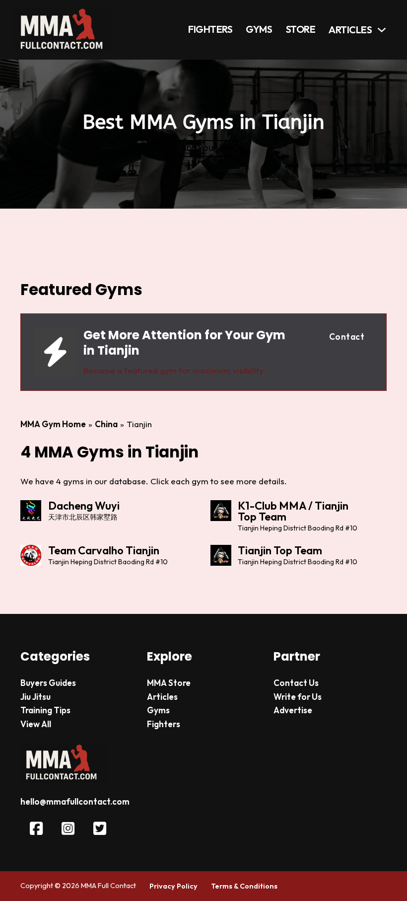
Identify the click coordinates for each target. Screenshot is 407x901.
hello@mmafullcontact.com (75, 801)
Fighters (210, 29)
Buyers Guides (48, 682)
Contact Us (296, 682)
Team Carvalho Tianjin (103, 550)
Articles (350, 29)
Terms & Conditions (244, 886)
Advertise (292, 710)
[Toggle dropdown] (382, 30)
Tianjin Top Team (280, 550)
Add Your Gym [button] (208, 148)
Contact (347, 336)
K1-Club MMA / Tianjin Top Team (293, 511)
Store (301, 29)
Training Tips (45, 710)
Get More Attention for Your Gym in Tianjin (184, 343)
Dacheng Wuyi (84, 505)
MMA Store (169, 682)
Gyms (259, 29)
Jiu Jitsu (35, 696)
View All (35, 724)
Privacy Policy (173, 886)
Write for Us (297, 696)
